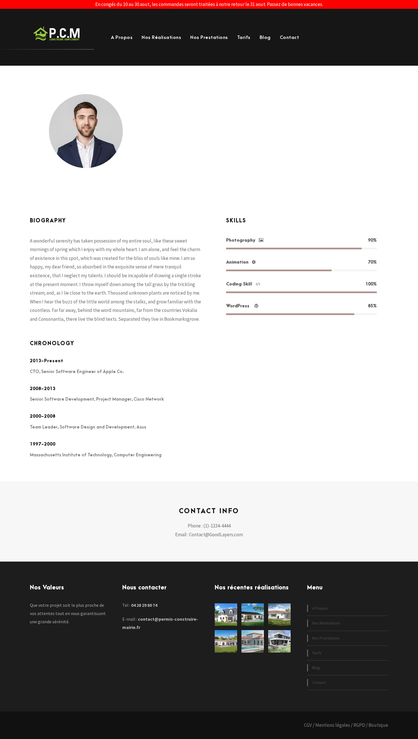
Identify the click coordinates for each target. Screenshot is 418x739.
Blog (265, 37)
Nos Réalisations (161, 37)
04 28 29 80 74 (144, 605)
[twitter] (189, 154)
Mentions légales (332, 725)
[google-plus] (172, 154)
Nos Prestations (209, 37)
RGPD (359, 725)
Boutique (378, 725)
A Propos (122, 37)
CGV (308, 725)
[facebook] (163, 154)
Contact (289, 37)
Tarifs (244, 37)
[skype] (181, 154)
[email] (155, 154)
